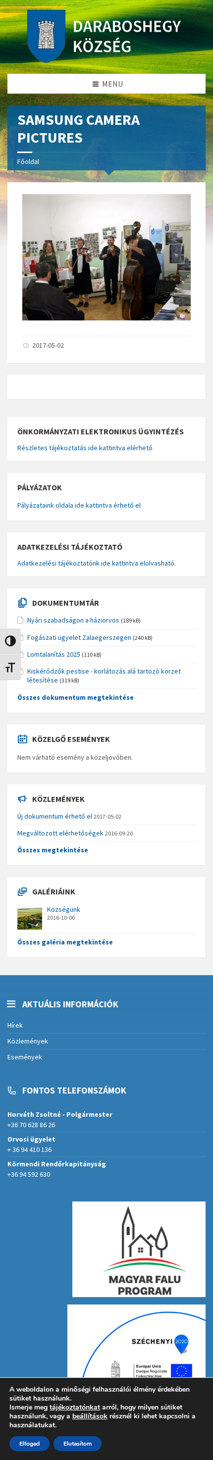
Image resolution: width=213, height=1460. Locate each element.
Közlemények (27, 1041)
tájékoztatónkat (75, 1407)
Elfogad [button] (29, 1444)
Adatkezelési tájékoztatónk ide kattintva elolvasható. (96, 563)
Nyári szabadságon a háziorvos (73, 620)
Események (24, 1056)
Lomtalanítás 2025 (53, 654)
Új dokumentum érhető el (54, 816)
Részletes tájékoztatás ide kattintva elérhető (85, 447)
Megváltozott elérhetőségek (60, 833)
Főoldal (28, 161)
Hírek (15, 1025)
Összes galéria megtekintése (65, 942)
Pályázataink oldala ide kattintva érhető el (79, 505)
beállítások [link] (89, 1416)
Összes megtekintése (52, 849)
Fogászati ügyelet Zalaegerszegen (79, 637)
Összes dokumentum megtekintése (75, 697)
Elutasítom (77, 1444)
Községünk (63, 909)
